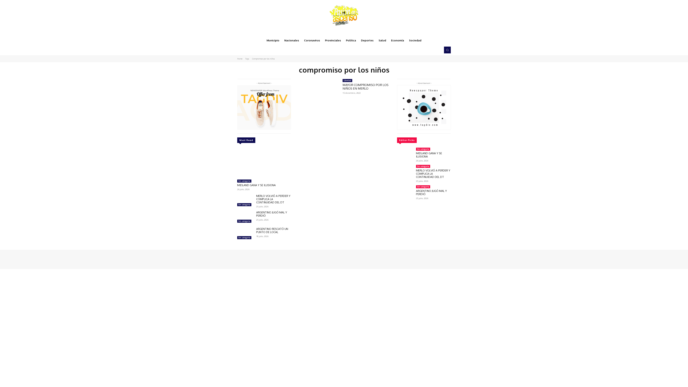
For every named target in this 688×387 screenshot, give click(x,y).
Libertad (347, 80)
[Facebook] (422, 49)
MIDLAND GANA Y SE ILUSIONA (256, 185)
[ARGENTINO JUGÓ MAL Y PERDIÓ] (245, 217)
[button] (447, 50)
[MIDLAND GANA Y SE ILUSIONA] (264, 163)
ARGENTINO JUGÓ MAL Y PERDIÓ (271, 214)
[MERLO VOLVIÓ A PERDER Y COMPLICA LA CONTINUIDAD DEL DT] (245, 200)
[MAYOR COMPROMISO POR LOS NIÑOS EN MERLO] (317, 92)
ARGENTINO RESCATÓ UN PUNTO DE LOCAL (272, 230)
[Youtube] (437, 49)
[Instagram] (427, 49)
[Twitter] (432, 49)
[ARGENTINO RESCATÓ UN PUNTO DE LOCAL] (245, 233)
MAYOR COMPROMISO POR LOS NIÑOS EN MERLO (365, 86)
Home (239, 59)
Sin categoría (244, 181)
